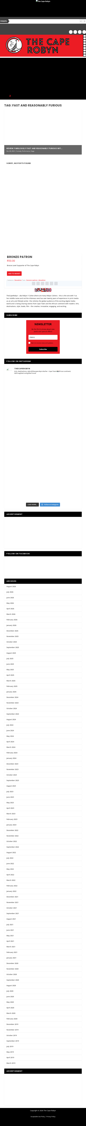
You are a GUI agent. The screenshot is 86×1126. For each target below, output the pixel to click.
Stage (32, 151)
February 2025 (11, 686)
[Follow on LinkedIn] (84, 32)
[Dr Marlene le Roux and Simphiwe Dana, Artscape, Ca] (24, 449)
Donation (18, 280)
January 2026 (11, 625)
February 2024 (11, 753)
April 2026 (10, 609)
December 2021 (12, 897)
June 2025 (10, 664)
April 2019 (10, 1057)
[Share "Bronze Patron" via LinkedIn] (47, 283)
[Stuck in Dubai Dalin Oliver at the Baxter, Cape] (61, 449)
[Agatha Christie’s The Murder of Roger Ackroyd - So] (24, 470)
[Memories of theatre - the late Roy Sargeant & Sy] (24, 428)
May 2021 (10, 936)
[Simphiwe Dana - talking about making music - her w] (61, 428)
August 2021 (11, 919)
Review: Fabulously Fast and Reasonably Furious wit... (34, 148)
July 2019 (9, 1046)
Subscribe (43, 349)
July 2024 (9, 725)
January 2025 (11, 692)
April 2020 (10, 1008)
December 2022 (12, 830)
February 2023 (11, 819)
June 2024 (10, 730)
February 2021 (11, 952)
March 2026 (10, 614)
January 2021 (11, 958)
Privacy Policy (50, 1117)
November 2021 (12, 902)
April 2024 (10, 742)
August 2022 (11, 852)
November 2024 (12, 703)
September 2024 (12, 714)
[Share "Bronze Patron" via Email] (51, 283)
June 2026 (10, 598)
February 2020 (11, 1019)
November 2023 (12, 769)
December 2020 (12, 963)
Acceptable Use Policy (38, 1117)
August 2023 (11, 786)
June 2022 (10, 863)
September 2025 (12, 647)
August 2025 (11, 653)
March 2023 (10, 814)
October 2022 (11, 841)
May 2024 (10, 736)
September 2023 (12, 780)
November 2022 (12, 836)
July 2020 (9, 991)
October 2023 (11, 775)
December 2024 (12, 697)
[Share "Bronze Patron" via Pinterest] (42, 283)
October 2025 (11, 642)
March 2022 (10, 880)
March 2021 (10, 947)
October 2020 (11, 974)
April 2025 (10, 675)
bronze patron (32, 280)
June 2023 (10, 797)
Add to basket (14, 273)
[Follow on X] (80, 32)
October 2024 (11, 708)
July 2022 (9, 858)
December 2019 (12, 1024)
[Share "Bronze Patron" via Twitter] (38, 283)
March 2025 (10, 681)
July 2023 (9, 791)
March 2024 (10, 747)
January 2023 (11, 825)
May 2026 (10, 603)
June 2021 (10, 930)
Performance (26, 151)
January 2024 (11, 758)
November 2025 (12, 636)
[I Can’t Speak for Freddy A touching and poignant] (61, 387)
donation (41, 280)
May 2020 (10, 1002)
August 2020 (11, 985)
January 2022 (11, 891)
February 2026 (11, 620)
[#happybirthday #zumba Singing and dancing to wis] (24, 408)
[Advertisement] (43, 73)
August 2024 (11, 719)
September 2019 (12, 1041)
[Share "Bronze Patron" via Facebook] (33, 283)
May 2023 (10, 803)
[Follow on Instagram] (75, 32)
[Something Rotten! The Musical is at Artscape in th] (24, 490)
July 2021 (9, 924)
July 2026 (9, 592)
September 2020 (12, 980)
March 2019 (10, 1063)
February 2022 (11, 886)
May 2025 (10, 669)
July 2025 (9, 658)
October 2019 (11, 1035)
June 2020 (10, 996)
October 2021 (11, 908)
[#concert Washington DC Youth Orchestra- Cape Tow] (61, 490)
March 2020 (10, 1013)
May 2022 (10, 869)
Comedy (18, 151)
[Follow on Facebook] (71, 32)
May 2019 (10, 1052)
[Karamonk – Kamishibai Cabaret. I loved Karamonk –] (61, 470)
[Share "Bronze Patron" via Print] (56, 283)
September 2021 (12, 913)
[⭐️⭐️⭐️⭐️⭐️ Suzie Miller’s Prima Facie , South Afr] (61, 408)
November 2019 (12, 1030)
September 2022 (12, 847)
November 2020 (12, 969)
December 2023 (12, 764)
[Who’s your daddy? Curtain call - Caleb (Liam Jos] (24, 387)
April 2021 (10, 941)
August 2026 (11, 586)
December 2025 (12, 631)
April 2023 (10, 808)
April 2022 (10, 875)
